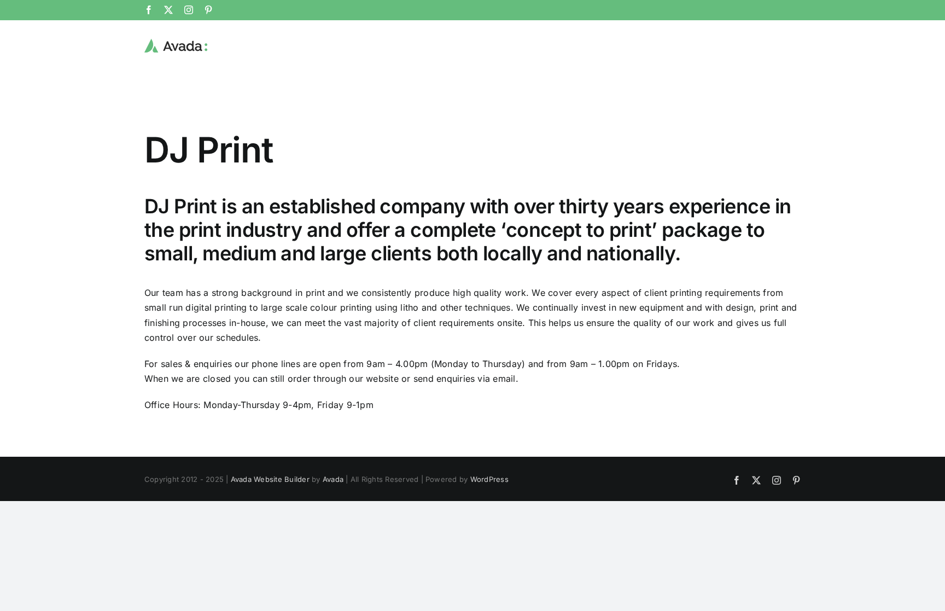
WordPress (489, 479)
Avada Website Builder (270, 479)
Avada (333, 479)
